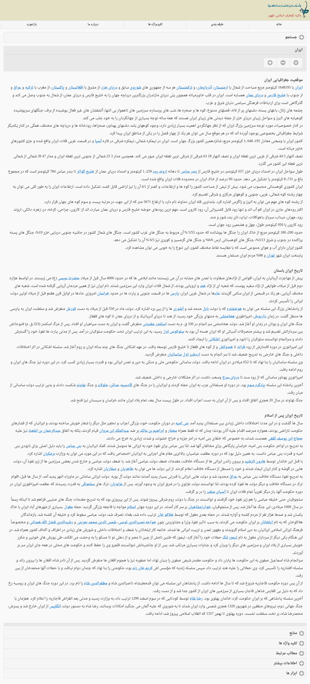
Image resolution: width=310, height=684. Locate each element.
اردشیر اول (191, 354)
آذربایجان (204, 87)
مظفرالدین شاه (95, 583)
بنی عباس (73, 446)
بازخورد (32, 24)
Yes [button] (269, 63)
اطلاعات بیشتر (267, 663)
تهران (271, 255)
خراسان (103, 293)
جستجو (272, 37)
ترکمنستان (184, 87)
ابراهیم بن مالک (152, 430)
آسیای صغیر (216, 492)
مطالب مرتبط (268, 653)
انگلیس (55, 606)
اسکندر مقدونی (155, 324)
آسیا (98, 141)
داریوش (259, 316)
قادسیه (126, 385)
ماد (217, 293)
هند (203, 286)
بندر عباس (189, 171)
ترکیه (29, 87)
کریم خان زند (142, 568)
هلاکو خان (165, 514)
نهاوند (81, 385)
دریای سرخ (230, 377)
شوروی (135, 87)
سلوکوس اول (173, 331)
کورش (71, 309)
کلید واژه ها (269, 643)
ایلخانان (266, 522)
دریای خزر (109, 87)
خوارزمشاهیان (199, 507)
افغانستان (75, 87)
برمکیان (49, 453)
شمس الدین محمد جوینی (96, 522)
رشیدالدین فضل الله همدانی (51, 522)
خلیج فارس (276, 95)
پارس (174, 293)
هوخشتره (234, 309)
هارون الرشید (255, 461)
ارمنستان (221, 87)
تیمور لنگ (229, 537)
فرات (241, 347)
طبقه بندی (217, 24)
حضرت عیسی (69, 278)
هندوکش (226, 347)
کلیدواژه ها (155, 24)
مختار (172, 430)
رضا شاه (196, 598)
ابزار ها (273, 673)
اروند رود (160, 171)
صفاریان (109, 469)
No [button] (282, 63)
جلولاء (103, 385)
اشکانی (214, 339)
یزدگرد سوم (256, 385)
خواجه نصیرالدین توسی (137, 522)
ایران (299, 87)
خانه (279, 24)
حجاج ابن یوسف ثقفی (285, 438)
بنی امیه (182, 423)
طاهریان (126, 469)
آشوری (178, 309)
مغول (68, 507)
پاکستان (58, 87)
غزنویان (117, 484)
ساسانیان (174, 354)
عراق (17, 87)
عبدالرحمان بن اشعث (44, 430)
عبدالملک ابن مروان (114, 430)
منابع (275, 633)
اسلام (131, 507)
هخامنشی (227, 316)
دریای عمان (254, 95)
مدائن (114, 385)
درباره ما (93, 24)
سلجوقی (88, 484)
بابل (206, 309)
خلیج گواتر (85, 171)
